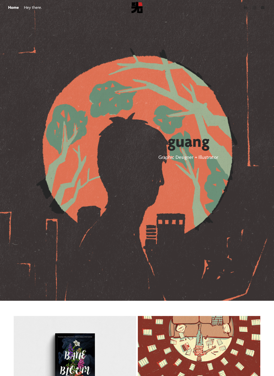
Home (13, 7)
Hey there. (33, 7)
